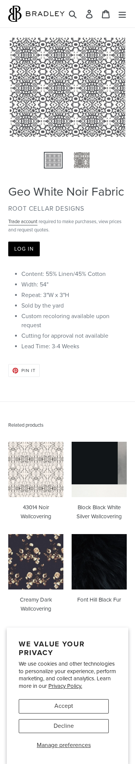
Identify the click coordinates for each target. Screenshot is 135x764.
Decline (64, 726)
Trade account (23, 222)
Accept (63, 706)
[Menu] (122, 13)
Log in (24, 249)
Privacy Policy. (65, 686)
